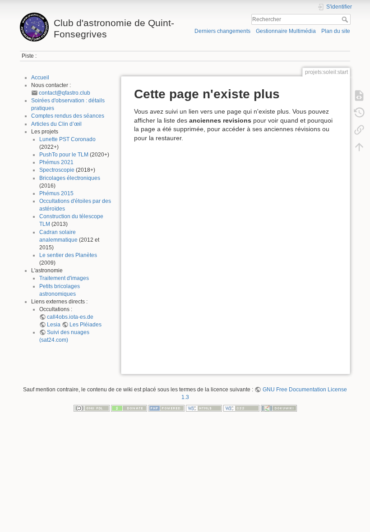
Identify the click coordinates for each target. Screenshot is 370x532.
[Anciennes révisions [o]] (359, 112)
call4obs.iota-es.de (70, 317)
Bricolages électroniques (69, 178)
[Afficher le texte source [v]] (359, 95)
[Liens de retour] (359, 129)
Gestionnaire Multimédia (286, 31)
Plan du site (335, 31)
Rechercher (346, 19)
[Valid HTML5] (204, 408)
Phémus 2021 (56, 162)
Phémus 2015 (56, 193)
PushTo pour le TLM (63, 154)
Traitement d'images (64, 278)
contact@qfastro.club (64, 93)
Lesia (53, 324)
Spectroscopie (56, 170)
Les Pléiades (85, 324)
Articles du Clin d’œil (56, 124)
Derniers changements (222, 31)
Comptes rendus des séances (67, 116)
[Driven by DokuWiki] (279, 408)
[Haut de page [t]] (359, 147)
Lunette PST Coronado (67, 139)
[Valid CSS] (241, 408)
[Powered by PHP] (166, 408)
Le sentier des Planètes (68, 255)
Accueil (40, 77)
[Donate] (129, 408)
